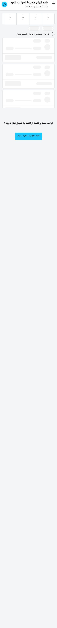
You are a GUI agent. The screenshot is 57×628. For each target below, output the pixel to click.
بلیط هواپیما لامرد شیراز (28, 135)
